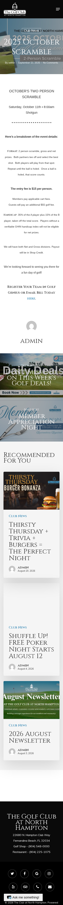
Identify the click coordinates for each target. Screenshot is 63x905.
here (31, 298)
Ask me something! (25, 897)
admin (11, 62)
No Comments (50, 62)
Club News (31, 30)
